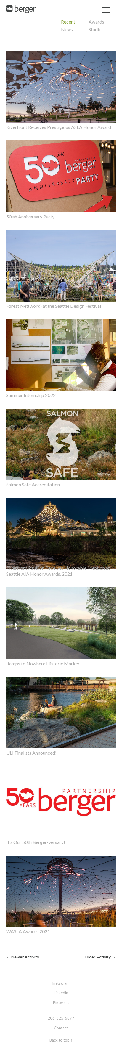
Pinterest (61, 1002)
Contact (61, 1027)
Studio (95, 29)
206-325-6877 (61, 1018)
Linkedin (61, 992)
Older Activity (100, 956)
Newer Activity (22, 956)
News (67, 29)
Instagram (61, 983)
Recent (68, 21)
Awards (96, 21)
